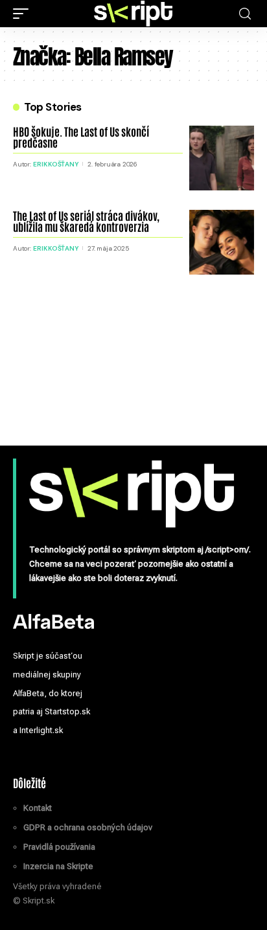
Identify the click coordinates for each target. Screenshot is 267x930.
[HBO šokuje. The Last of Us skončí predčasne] (221, 158)
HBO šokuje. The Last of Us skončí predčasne (81, 136)
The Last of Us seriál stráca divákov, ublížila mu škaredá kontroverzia (86, 220)
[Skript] (133, 13)
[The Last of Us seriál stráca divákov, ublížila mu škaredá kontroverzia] (221, 242)
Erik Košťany (55, 164)
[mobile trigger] (24, 13)
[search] (245, 14)
